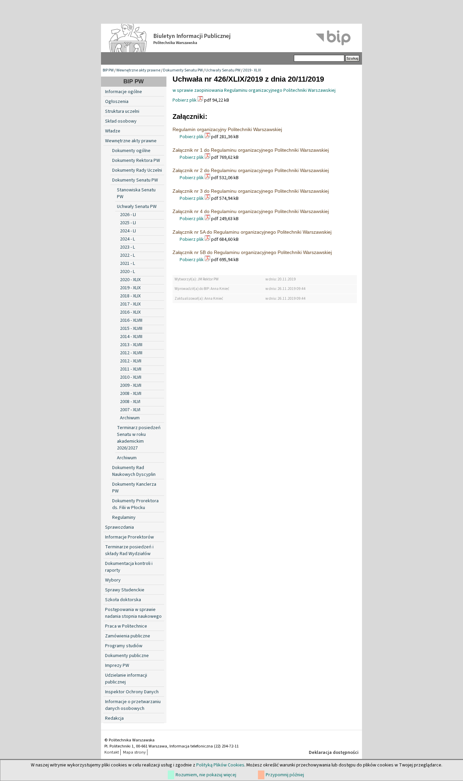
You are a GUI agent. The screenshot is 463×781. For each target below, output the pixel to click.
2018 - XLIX (130, 296)
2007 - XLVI (130, 409)
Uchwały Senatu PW (222, 70)
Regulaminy (124, 517)
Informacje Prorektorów (129, 537)
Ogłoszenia (116, 101)
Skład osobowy (121, 121)
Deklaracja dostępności (334, 752)
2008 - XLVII (130, 393)
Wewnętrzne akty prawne (138, 70)
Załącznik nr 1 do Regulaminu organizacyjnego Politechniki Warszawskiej (251, 150)
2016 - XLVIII (131, 320)
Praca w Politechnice (126, 626)
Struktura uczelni (122, 111)
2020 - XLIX (130, 279)
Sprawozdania (119, 527)
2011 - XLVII (130, 369)
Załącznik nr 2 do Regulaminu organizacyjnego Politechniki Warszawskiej (251, 170)
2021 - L (127, 263)
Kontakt (111, 752)
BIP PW (108, 70)
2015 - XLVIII (131, 328)
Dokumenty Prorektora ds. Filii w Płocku (135, 504)
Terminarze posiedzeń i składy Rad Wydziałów (129, 550)
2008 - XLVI (130, 401)
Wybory (113, 580)
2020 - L (127, 271)
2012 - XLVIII (131, 353)
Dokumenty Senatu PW (183, 70)
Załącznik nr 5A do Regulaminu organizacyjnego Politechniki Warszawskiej (252, 232)
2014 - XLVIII (131, 336)
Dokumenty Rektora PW (136, 160)
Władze (112, 131)
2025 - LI (128, 222)
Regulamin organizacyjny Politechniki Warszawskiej (227, 129)
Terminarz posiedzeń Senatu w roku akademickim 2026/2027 (139, 437)
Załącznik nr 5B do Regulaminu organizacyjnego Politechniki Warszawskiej (252, 252)
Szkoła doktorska (123, 599)
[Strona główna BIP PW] (231, 38)
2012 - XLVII (130, 361)
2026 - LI (128, 214)
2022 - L (127, 255)
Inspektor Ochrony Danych (132, 692)
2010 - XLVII (130, 377)
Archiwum (130, 418)
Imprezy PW (117, 665)
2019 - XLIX (252, 70)
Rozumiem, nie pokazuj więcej (206, 775)
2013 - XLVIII (131, 344)
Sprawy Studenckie (124, 590)
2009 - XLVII (130, 385)
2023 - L (127, 247)
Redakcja (114, 718)
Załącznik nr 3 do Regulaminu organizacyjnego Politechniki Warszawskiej (251, 191)
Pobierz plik (185, 100)
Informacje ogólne (123, 91)
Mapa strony (134, 752)
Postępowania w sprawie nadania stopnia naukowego (133, 613)
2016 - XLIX (130, 312)
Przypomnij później (285, 775)
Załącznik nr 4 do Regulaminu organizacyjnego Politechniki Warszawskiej (251, 211)
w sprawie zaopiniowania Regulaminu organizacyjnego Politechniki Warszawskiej (254, 90)
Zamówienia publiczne (127, 636)
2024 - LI (128, 231)
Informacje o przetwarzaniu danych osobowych (133, 705)
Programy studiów (123, 645)
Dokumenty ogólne (131, 150)
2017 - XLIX (130, 304)
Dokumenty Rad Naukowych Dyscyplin (134, 471)
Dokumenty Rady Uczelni (137, 170)
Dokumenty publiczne (127, 655)
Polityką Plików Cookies (220, 765)
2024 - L (127, 239)
